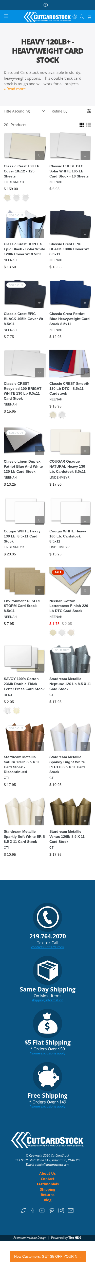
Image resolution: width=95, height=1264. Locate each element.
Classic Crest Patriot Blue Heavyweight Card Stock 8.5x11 (69, 319)
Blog (47, 1200)
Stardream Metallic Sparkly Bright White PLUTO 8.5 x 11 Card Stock (67, 764)
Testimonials (47, 1184)
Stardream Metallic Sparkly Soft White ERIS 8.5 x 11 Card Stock (24, 836)
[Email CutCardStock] (71, 1212)
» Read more (15, 88)
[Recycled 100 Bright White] (25, 197)
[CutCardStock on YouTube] (42, 1212)
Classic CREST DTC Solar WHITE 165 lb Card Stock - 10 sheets (69, 171)
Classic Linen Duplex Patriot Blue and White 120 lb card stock (23, 466)
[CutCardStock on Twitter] (23, 1212)
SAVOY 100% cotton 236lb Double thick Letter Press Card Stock (24, 684)
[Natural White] (16, 710)
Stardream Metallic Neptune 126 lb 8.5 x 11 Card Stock (70, 684)
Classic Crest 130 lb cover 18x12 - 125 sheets (21, 171)
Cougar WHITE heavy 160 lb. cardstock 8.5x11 (67, 536)
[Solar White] (16, 197)
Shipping (47, 1189)
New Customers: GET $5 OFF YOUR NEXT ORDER (47, 1256)
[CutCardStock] (47, 17)
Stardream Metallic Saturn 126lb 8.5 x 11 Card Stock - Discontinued (22, 764)
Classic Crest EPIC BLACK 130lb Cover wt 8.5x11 (69, 249)
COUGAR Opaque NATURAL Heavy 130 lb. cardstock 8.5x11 (67, 466)
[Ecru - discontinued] (52, 632)
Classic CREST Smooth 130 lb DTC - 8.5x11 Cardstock (69, 388)
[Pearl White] (71, 632)
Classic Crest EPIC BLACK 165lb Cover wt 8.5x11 (23, 319)
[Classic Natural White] (7, 197)
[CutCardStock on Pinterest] (52, 1212)
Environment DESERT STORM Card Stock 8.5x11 (22, 606)
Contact (47, 1178)
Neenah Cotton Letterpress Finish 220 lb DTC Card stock (68, 606)
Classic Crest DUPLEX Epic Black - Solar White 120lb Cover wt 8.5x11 (24, 249)
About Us (47, 1173)
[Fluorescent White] (62, 632)
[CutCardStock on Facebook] (33, 1212)
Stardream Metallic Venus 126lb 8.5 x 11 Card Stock (67, 836)
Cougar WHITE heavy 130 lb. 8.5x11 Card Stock (22, 536)
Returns (47, 1194)
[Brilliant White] (7, 710)
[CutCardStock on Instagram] (61, 1212)
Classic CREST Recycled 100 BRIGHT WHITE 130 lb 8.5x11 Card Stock (23, 391)
